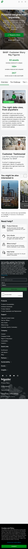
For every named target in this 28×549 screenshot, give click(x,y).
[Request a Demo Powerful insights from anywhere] (14, 35)
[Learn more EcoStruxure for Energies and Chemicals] (9, 194)
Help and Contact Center (7, 318)
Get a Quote (4, 322)
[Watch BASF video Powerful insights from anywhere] (14, 40)
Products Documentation (7, 304)
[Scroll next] (25, 176)
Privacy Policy (4, 275)
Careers (3, 334)
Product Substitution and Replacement (11, 311)
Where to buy (4, 325)
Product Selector (5, 309)
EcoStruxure (4, 350)
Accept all (14, 546)
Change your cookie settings (14, 542)
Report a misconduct (6, 338)
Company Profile (5, 336)
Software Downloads (6, 306)
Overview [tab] (4, 82)
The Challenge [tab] (15, 82)
